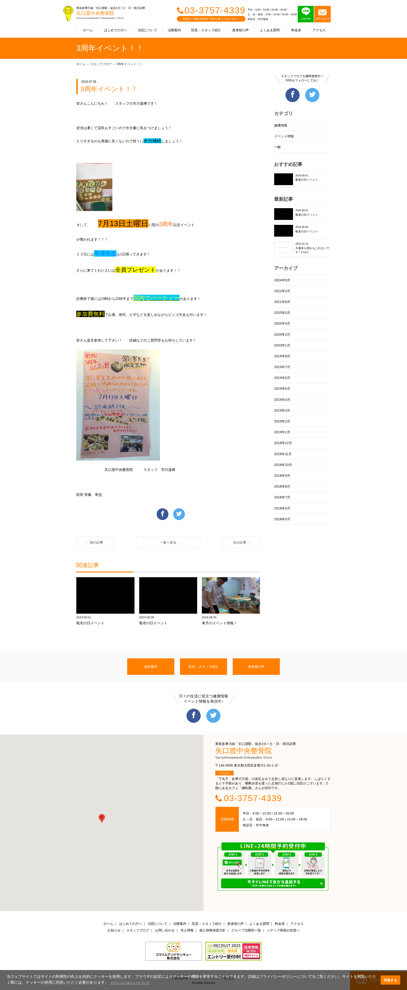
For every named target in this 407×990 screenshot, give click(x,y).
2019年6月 (282, 378)
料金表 (296, 30)
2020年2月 (282, 334)
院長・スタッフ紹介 (206, 30)
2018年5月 (282, 519)
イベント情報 (284, 136)
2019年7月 (282, 367)
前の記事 (96, 542)
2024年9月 (282, 280)
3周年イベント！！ (129, 64)
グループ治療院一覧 (246, 930)
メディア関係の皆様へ (283, 930)
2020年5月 (282, 312)
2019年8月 (282, 356)
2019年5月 (282, 388)
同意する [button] (390, 980)
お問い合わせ (165, 930)
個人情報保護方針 (212, 930)
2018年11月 (283, 454)
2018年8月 (282, 486)
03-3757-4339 (214, 10)
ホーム (88, 30)
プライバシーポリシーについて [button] (130, 983)
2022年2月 (282, 291)
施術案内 (150, 666)
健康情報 (280, 125)
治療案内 (174, 30)
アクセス (319, 30)
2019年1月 (282, 432)
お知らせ (114, 930)
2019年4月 (282, 400)
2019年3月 (282, 410)
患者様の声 (240, 30)
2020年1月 (282, 345)
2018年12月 (283, 443)
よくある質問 (270, 30)
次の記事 (239, 542)
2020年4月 (282, 323)
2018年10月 (283, 465)
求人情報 (187, 930)
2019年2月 (282, 421)
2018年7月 (282, 497)
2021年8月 (282, 302)
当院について (147, 30)
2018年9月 (282, 475)
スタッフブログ (101, 64)
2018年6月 (282, 508)
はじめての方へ (115, 30)
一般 (277, 147)
